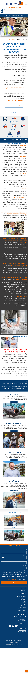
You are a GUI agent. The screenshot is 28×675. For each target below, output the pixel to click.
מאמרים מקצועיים (22, 607)
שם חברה (24, 565)
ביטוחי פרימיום (23, 599)
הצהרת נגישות (23, 628)
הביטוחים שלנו (23, 588)
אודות (25, 601)
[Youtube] (13, 626)
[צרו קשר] (2, 12)
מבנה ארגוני (24, 602)
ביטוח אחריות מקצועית (21, 596)
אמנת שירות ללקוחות (22, 610)
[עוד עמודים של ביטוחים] (20, 15)
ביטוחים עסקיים (23, 598)
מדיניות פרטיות (22, 630)
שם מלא (24, 550)
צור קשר (24, 612)
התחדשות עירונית (22, 593)
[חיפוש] (4, 10)
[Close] (26, 671)
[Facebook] (10, 626)
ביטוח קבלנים (23, 590)
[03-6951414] (2, 10)
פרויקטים (24, 604)
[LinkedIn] (16, 626)
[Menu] (26, 4)
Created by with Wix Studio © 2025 (14, 644)
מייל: (25, 560)
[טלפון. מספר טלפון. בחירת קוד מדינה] (3, 557)
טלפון (25, 555)
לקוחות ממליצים (23, 606)
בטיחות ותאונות (23, 595)
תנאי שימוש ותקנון (22, 631)
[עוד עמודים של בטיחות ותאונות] (11, 15)
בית (25, 587)
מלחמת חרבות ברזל (22, 609)
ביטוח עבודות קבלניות (22, 592)
